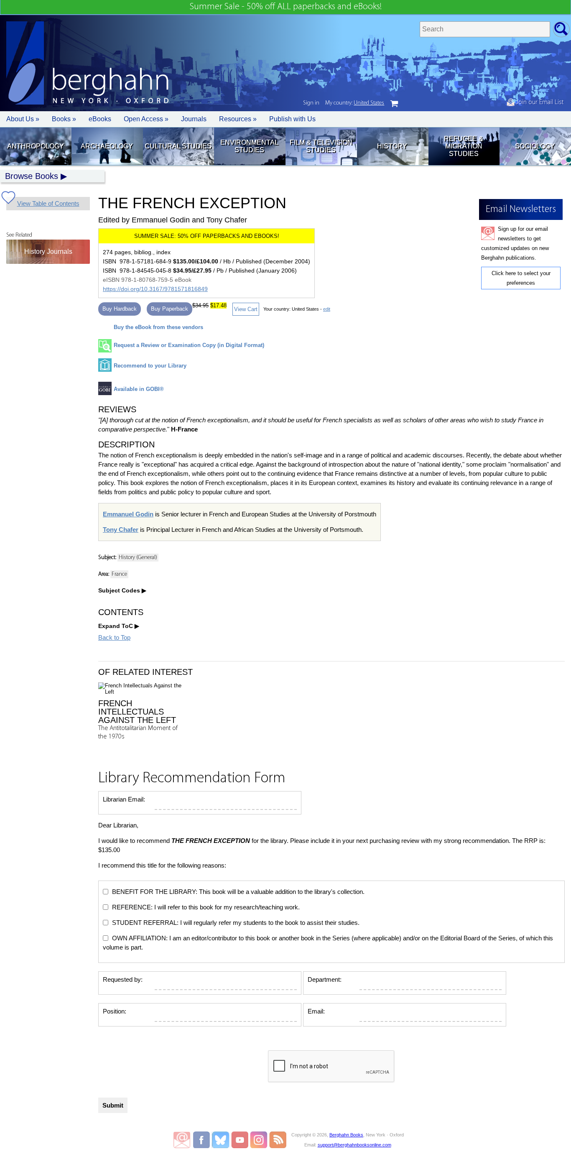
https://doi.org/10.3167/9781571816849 (155, 289)
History (392, 146)
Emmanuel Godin (128, 514)
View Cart (245, 309)
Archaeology (107, 146)
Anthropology (35, 146)
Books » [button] (64, 119)
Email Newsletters (181, 1139)
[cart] (394, 103)
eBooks (100, 119)
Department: (325, 979)
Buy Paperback (169, 309)
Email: (316, 1011)
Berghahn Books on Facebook (202, 1139)
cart (394, 104)
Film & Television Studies (321, 146)
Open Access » (146, 119)
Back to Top (114, 637)
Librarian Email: (124, 799)
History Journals (48, 251)
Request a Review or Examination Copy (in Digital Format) (189, 345)
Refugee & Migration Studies (463, 146)
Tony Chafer (120, 529)
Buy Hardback (119, 309)
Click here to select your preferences (521, 278)
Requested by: (123, 979)
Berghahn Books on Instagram (259, 1139)
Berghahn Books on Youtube (240, 1139)
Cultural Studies (178, 146)
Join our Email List (539, 102)
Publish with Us (292, 119)
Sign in (311, 103)
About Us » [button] (22, 119)
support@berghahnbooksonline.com (354, 1144)
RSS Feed (277, 1139)
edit (326, 308)
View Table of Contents (48, 203)
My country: (354, 103)
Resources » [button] (238, 119)
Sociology (535, 146)
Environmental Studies (249, 146)
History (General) (138, 557)
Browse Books (31, 176)
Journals (193, 119)
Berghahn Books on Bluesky (221, 1139)
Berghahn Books (346, 1134)
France (119, 574)
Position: (114, 1011)
